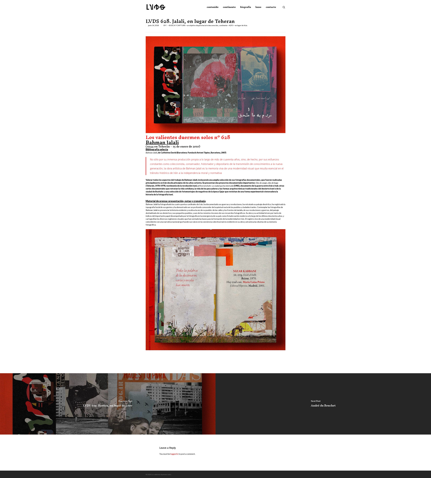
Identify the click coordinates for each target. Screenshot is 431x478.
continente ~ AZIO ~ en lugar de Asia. (233, 25)
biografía (245, 7)
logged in (174, 454)
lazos (258, 7)
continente (229, 7)
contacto (271, 7)
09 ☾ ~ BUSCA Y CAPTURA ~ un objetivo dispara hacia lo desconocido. (190, 25)
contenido (212, 7)
